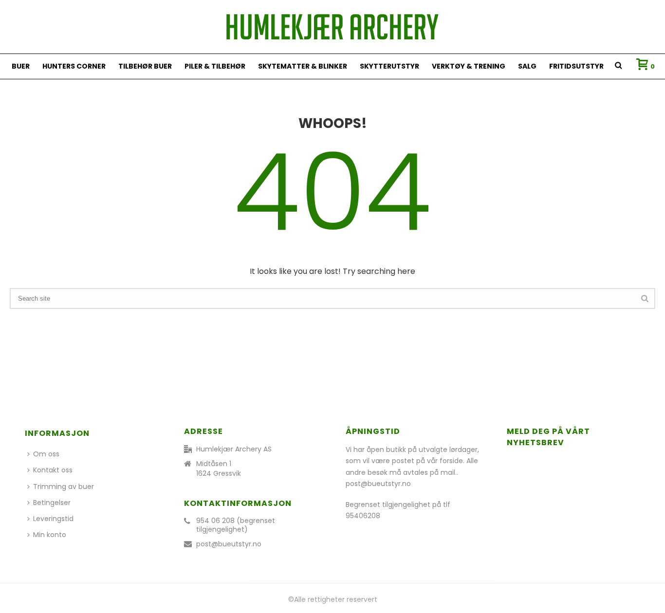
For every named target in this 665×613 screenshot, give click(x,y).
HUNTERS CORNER (74, 66)
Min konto (49, 535)
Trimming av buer (63, 486)
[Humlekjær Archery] (332, 27)
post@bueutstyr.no (228, 544)
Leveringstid (53, 518)
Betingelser (52, 502)
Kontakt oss (53, 470)
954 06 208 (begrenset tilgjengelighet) (235, 525)
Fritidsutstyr (576, 66)
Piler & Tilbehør (215, 66)
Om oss (46, 454)
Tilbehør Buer (145, 66)
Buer (21, 66)
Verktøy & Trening (468, 66)
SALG (527, 66)
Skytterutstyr (389, 66)
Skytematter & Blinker (302, 66)
